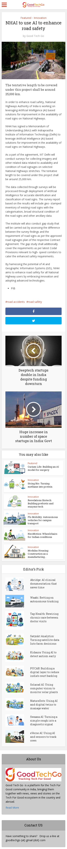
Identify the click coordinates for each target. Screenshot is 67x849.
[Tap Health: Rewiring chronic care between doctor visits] (17, 620)
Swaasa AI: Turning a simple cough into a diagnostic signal (43, 720)
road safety (35, 301)
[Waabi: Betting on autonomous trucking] (17, 601)
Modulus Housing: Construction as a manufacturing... (38, 554)
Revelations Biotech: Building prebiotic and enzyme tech (40, 503)
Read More (12, 807)
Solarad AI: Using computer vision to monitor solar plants (44, 688)
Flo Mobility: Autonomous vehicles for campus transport (43, 520)
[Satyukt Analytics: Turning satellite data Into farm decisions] (17, 639)
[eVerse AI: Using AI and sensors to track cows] (17, 736)
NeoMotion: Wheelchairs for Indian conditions (42, 535)
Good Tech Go (35, 36)
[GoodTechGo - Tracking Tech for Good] (33, 4)
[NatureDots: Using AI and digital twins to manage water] (17, 704)
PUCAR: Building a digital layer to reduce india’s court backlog (44, 672)
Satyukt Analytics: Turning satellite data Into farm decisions (44, 639)
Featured (25, 18)
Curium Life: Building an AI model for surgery (43, 468)
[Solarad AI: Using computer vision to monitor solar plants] (17, 688)
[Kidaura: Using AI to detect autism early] (17, 656)
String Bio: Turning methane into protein (40, 485)
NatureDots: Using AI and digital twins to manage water (44, 704)
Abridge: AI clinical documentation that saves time (43, 583)
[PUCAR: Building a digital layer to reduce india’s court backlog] (17, 672)
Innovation (40, 18)
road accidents (16, 301)
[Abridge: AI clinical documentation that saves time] (17, 584)
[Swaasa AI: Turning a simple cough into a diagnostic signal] (17, 720)
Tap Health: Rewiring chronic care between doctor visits (44, 617)
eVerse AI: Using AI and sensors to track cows (43, 736)
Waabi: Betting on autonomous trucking (44, 599)
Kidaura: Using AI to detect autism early (43, 654)
